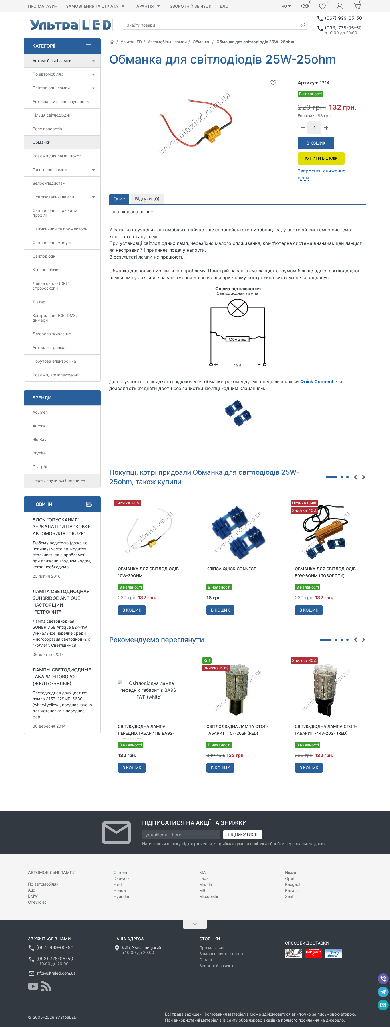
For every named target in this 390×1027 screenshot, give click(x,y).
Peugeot (293, 884)
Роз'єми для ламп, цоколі (57, 155)
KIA (202, 872)
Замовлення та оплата (92, 6)
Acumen (40, 412)
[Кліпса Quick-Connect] (237, 532)
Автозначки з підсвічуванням (61, 101)
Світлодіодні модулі (52, 242)
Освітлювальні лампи (53, 196)
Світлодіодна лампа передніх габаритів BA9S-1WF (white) (146, 733)
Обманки (201, 41)
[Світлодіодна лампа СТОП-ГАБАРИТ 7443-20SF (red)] (326, 690)
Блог (225, 6)
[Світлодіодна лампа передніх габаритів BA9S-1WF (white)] (149, 690)
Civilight (40, 466)
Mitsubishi (208, 896)
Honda (120, 890)
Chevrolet (37, 902)
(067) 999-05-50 (343, 18)
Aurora (39, 425)
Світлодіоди (44, 256)
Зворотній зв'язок (190, 6)
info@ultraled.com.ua (56, 973)
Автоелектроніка (49, 347)
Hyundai (121, 896)
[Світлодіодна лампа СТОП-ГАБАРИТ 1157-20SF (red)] (237, 690)
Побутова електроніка (54, 361)
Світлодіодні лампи (51, 87)
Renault (292, 890)
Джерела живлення (52, 333)
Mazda (205, 884)
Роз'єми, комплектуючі (55, 374)
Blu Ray (40, 439)
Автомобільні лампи (167, 41)
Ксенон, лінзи (45, 269)
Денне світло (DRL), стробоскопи (52, 286)
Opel (289, 878)
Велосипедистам (49, 183)
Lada (204, 878)
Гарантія (144, 6)
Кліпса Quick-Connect (231, 568)
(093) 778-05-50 (343, 28)
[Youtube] (33, 986)
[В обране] (273, 82)
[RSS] (46, 986)
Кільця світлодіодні (51, 115)
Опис (119, 199)
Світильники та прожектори (60, 228)
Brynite (39, 452)
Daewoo (121, 878)
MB (202, 890)
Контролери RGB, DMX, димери (55, 318)
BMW (33, 896)
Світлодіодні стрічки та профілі (55, 213)
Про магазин (42, 6)
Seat (289, 896)
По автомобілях (48, 74)
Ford (118, 884)
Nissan (291, 872)
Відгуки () (147, 199)
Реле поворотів (47, 128)
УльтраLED (131, 41)
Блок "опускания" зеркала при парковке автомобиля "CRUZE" (62, 526)
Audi (32, 890)
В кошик (316, 143)
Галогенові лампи (50, 169)
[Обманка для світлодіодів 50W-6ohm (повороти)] (326, 532)
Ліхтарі (39, 301)
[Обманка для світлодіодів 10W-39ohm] (149, 532)
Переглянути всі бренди (57, 480)
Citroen (120, 872)
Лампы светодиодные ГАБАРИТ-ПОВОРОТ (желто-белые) (62, 676)
